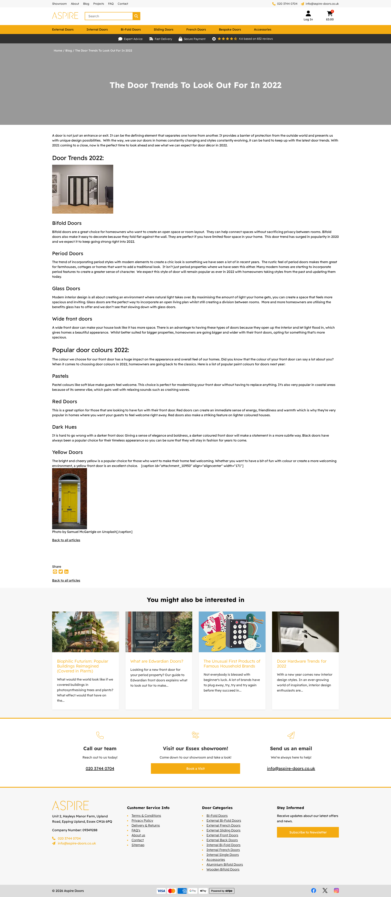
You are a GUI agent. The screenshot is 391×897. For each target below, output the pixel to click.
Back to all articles (66, 540)
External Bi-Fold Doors (223, 820)
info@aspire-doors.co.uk (322, 3)
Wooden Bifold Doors (222, 869)
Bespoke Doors (230, 29)
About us (138, 835)
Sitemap (138, 845)
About (75, 3)
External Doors (63, 29)
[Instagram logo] (336, 890)
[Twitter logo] (325, 890)
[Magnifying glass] (136, 16)
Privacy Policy (142, 820)
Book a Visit (195, 768)
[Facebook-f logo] (313, 890)
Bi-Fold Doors (131, 29)
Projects (98, 3)
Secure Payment (194, 39)
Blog (86, 3)
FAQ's (136, 830)
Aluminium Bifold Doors (224, 864)
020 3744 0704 (287, 3)
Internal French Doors (223, 850)
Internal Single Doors (222, 855)
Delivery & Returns (146, 825)
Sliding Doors (163, 29)
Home (58, 50)
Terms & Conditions (146, 816)
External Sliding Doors (223, 830)
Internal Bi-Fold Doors (223, 845)
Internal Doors (97, 29)
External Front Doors (222, 835)
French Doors (196, 29)
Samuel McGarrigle (81, 532)
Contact (123, 3)
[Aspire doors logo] (65, 16)
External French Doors (223, 825)
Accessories (262, 29)
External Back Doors (222, 840)
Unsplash (109, 532)
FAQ (111, 3)
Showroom (59, 3)
